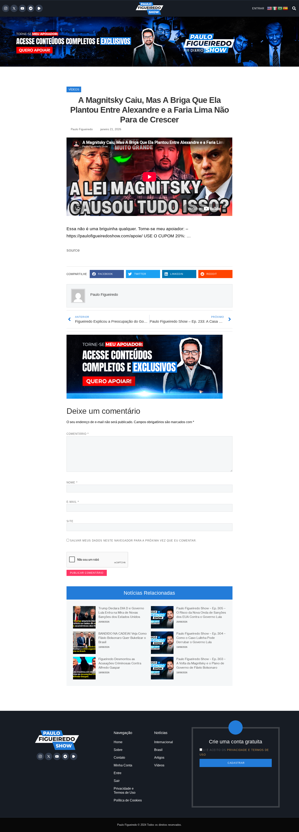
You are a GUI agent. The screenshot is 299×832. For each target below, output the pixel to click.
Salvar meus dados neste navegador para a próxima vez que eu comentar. (133, 540)
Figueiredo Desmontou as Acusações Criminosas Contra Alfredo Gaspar (119, 663)
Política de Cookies (128, 800)
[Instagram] (5, 8)
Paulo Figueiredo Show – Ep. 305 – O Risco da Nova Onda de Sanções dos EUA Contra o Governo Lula (201, 612)
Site (70, 521)
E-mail (73, 501)
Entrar (258, 8)
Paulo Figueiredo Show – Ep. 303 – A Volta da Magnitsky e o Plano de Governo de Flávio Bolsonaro (201, 663)
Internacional (163, 742)
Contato (119, 757)
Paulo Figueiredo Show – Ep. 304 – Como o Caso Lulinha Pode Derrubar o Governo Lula (201, 638)
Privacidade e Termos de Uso (124, 790)
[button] (294, 8)
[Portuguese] (280, 8)
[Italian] (275, 8)
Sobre (118, 750)
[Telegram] (30, 8)
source (73, 250)
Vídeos (74, 89)
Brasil (158, 750)
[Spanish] (285, 8)
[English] (269, 8)
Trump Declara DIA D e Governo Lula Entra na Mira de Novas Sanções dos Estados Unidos (121, 612)
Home (118, 742)
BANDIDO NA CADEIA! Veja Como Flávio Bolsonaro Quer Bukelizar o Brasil (122, 638)
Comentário (78, 433)
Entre (117, 773)
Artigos (159, 757)
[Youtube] (22, 8)
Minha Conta (123, 765)
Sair (117, 780)
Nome (72, 482)
